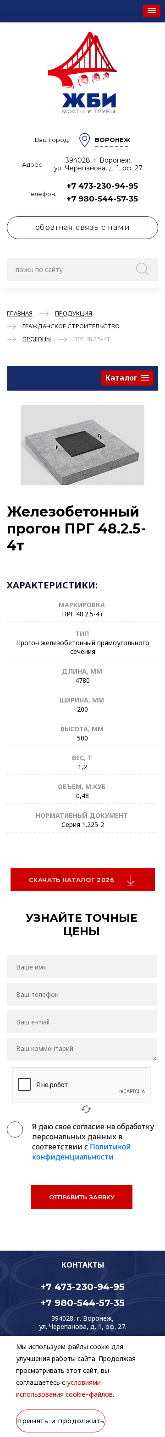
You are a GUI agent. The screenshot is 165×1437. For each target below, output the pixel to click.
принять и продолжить (60, 1421)
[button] (151, 11)
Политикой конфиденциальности (81, 1152)
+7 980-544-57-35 (102, 198)
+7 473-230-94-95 (102, 186)
